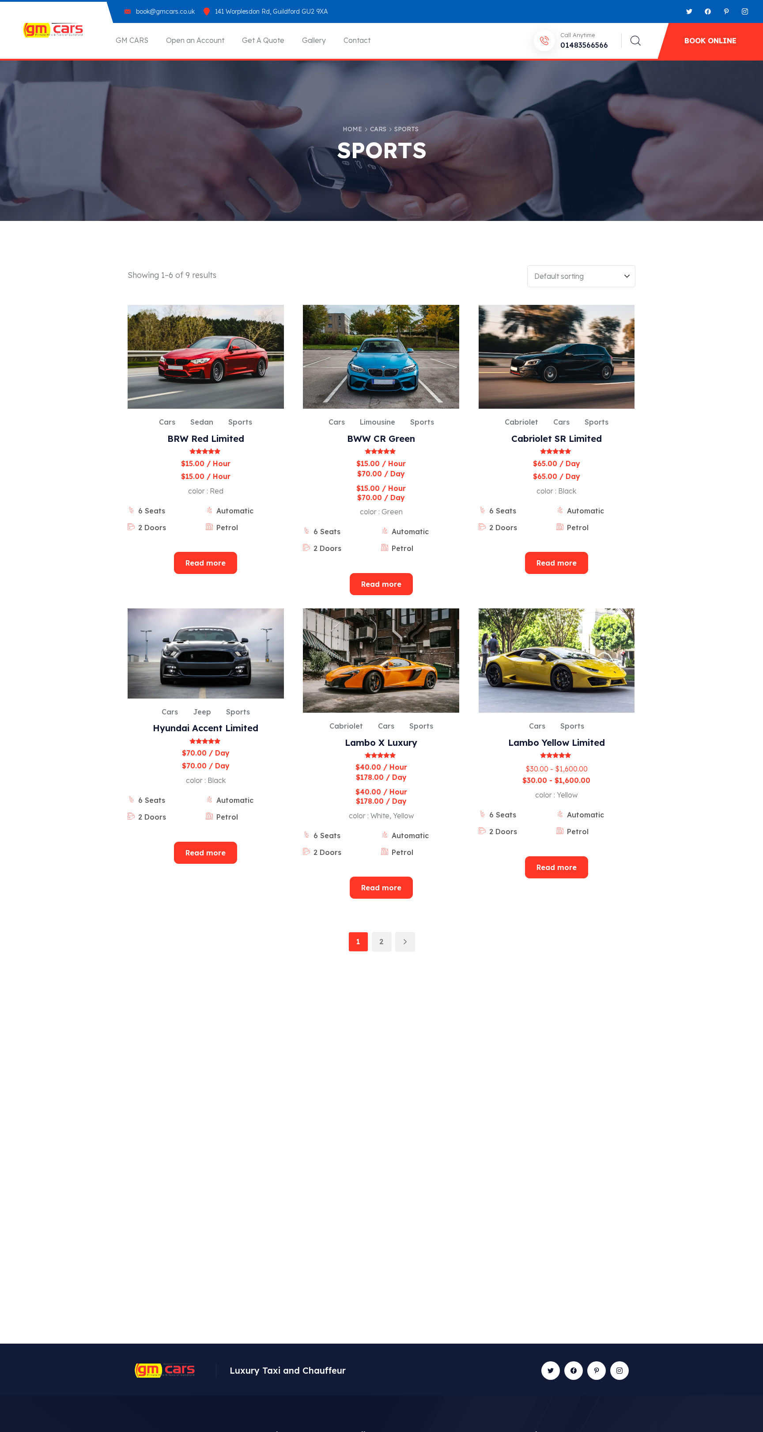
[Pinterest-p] (726, 11)
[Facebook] (708, 11)
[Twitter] (689, 11)
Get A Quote (263, 40)
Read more (205, 562)
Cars (378, 129)
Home (352, 129)
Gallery (314, 40)
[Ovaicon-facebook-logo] (573, 1370)
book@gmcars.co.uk (165, 11)
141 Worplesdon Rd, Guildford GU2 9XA (271, 11)
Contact (357, 40)
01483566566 (584, 45)
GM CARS (132, 40)
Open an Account (195, 40)
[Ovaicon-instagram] (745, 11)
